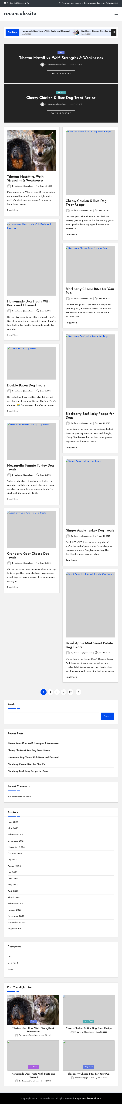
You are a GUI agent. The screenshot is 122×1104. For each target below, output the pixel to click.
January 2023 (14, 910)
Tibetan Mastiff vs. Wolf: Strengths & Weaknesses (61, 58)
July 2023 (12, 872)
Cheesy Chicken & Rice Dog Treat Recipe (61, 98)
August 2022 (14, 929)
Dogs (61, 52)
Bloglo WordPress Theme (88, 1098)
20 (70, 692)
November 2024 (16, 847)
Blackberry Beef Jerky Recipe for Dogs (28, 771)
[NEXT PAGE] (78, 692)
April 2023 (13, 891)
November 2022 (16, 922)
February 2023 (15, 904)
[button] (61, 73)
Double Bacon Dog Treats (26, 385)
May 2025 (13, 828)
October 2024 (15, 853)
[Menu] (116, 14)
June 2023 (13, 878)
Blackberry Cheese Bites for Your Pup (87, 31)
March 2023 (14, 897)
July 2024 (12, 860)
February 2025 (15, 835)
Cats (10, 956)
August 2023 (14, 866)
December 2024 (16, 841)
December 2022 (16, 916)
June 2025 (13, 822)
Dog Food (61, 92)
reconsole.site (20, 13)
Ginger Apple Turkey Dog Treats (90, 530)
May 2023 (13, 885)
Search (11, 704)
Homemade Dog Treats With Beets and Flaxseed (33, 31)
